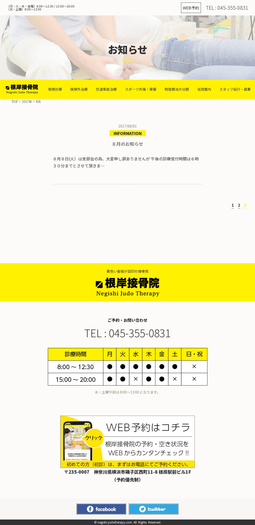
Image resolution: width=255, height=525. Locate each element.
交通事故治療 (106, 89)
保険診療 (55, 89)
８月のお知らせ (127, 144)
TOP (14, 101)
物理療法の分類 (177, 89)
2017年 (27, 101)
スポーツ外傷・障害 (140, 89)
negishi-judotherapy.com (115, 522)
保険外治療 (79, 89)
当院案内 (204, 89)
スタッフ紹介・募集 (235, 89)
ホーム (22, 89)
